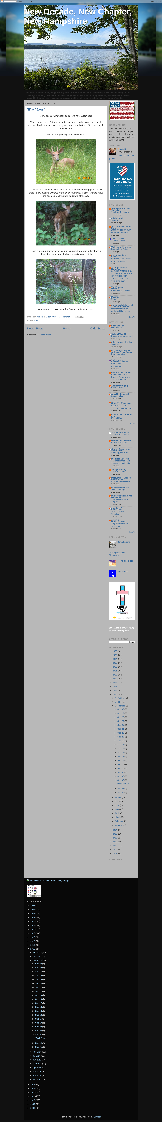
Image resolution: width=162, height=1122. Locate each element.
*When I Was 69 (118, 334)
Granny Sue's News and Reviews (120, 450)
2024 (115, 659)
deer (36, 320)
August (118, 797)
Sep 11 (120, 764)
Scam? (114, 299)
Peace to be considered (122, 336)
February (119, 821)
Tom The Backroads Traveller (120, 209)
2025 (115, 655)
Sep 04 (120, 788)
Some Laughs (123, 542)
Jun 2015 (37, 1060)
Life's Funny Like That (121, 342)
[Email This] (76, 317)
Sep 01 (120, 792)
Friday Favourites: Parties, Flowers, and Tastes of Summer (120, 376)
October (119, 702)
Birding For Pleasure (121, 441)
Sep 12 (120, 760)
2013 (115, 834)
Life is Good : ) (118, 218)
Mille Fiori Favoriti (120, 487)
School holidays (118, 396)
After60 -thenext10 (120, 394)
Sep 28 (120, 717)
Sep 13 (120, 756)
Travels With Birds (120, 432)
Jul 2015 (37, 1056)
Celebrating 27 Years (120, 291)
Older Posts (97, 328)
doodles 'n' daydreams (116, 509)
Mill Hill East (116, 418)
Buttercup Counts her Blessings (121, 496)
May (117, 809)
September (120, 706)
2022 (115, 667)
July (117, 801)
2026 (115, 651)
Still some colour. (119, 471)
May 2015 (37, 1064)
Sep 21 (120, 737)
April (117, 813)
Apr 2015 (37, 1067)
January (119, 825)
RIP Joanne (116, 328)
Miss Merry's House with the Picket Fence (121, 351)
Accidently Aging (119, 386)
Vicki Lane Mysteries (121, 247)
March (118, 817)
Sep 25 (120, 725)
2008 (115, 853)
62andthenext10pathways (121, 415)
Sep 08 (120, 776)
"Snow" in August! (119, 489)
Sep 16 (120, 752)
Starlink (114, 220)
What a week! (117, 388)
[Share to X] (79, 317)
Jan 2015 (37, 1079)
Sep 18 (120, 744)
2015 (115, 694)
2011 (114, 842)
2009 (115, 849)
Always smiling (118, 469)
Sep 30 (120, 709)
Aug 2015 (37, 1052)
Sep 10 (120, 768)
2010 (115, 845)
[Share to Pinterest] (83, 317)
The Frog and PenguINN (117, 288)
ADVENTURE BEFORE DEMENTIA (121, 403)
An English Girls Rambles (119, 268)
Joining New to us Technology (117, 554)
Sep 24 (120, 729)
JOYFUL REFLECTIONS (118, 521)
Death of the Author (120, 249)
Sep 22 (120, 733)
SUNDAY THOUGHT (120, 443)
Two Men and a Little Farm (121, 227)
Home (67, 328)
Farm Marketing (118, 354)
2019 (115, 679)
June (117, 805)
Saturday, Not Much (120, 452)
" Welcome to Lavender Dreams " (120, 361)
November (120, 698)
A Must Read (123, 571)
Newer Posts (35, 328)
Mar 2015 (37, 1071)
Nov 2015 (37, 952)
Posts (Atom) (45, 335)
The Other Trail (118, 241)
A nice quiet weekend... (121, 481)
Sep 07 (120, 780)
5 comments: (65, 317)
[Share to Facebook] (81, 317)
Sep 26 (120, 721)
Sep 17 (120, 748)
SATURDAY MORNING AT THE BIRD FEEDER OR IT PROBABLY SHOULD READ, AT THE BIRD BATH (121, 276)
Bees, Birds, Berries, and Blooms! (121, 478)
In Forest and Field (120, 459)
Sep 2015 (37, 960)
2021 (115, 671)
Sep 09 (120, 772)
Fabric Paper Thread (121, 372)
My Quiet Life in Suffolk (118, 256)
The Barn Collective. (120, 212)
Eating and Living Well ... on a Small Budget (122, 306)
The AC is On (117, 239)
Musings (115, 297)
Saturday (115, 344)
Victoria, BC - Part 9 (120, 434)
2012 (115, 838)
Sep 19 (120, 741)
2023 (115, 663)
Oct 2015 (37, 956)
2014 (115, 830)
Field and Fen (117, 326)
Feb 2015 (37, 1075)
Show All (132, 317)
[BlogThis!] (77, 317)
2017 (115, 686)
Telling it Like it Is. (125, 561)
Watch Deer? (36, 109)
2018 (115, 682)
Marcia (123, 149)
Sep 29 (120, 713)
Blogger (97, 1117)
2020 (115, 675)
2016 (115, 690)
